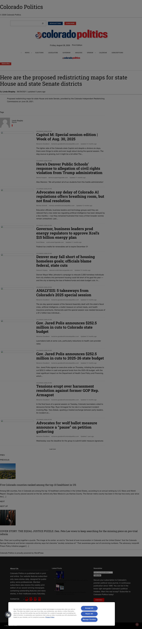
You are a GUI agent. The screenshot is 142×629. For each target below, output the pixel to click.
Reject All (89, 614)
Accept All (89, 608)
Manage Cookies (89, 619)
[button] (8, 614)
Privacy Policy (49, 617)
